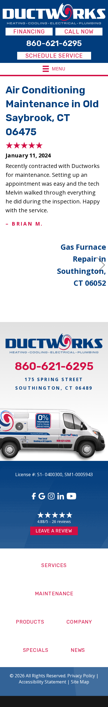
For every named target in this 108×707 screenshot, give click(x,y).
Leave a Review (54, 531)
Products (30, 622)
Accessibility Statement (42, 682)
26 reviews (61, 521)
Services (54, 565)
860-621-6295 (54, 366)
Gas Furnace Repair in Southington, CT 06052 (81, 265)
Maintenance (54, 594)
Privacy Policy (81, 676)
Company (79, 622)
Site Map (80, 682)
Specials (35, 650)
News (78, 650)
